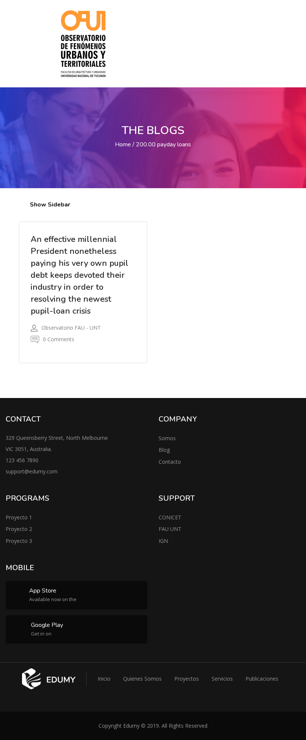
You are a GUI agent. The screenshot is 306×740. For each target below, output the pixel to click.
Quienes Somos (142, 678)
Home (123, 144)
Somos (167, 438)
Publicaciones (262, 678)
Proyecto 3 (19, 540)
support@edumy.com (31, 471)
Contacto (170, 461)
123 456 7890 (22, 460)
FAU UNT (170, 528)
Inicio (104, 678)
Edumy (131, 725)
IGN (163, 540)
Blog (164, 449)
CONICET (170, 517)
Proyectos (186, 678)
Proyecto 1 (19, 517)
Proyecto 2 (19, 528)
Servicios (222, 678)
